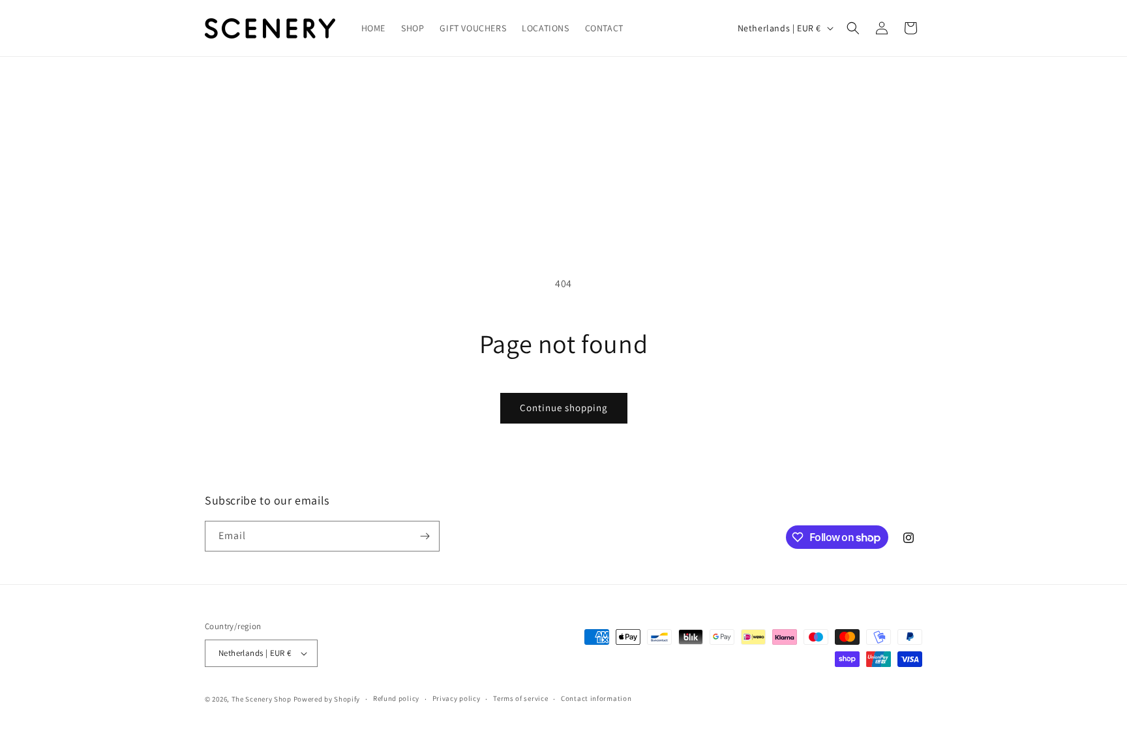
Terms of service (520, 698)
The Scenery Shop (262, 699)
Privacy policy (456, 698)
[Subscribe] (424, 536)
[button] (853, 28)
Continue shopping (564, 407)
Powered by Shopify (327, 699)
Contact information (596, 698)
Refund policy (396, 698)
